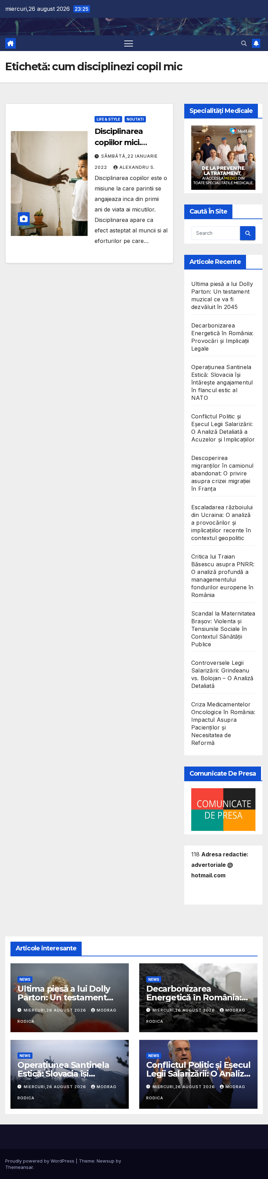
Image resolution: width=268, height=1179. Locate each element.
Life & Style (108, 119)
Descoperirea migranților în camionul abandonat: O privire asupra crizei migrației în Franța (222, 473)
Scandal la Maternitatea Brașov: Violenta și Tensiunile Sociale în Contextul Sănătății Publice (223, 629)
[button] (244, 43)
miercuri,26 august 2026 (56, 1010)
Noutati (135, 119)
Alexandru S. (137, 167)
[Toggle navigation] (128, 43)
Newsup (105, 1161)
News (25, 979)
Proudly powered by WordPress (40, 1161)
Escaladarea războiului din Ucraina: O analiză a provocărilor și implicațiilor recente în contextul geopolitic (222, 522)
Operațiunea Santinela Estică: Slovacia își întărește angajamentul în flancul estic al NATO (222, 382)
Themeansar (19, 1167)
